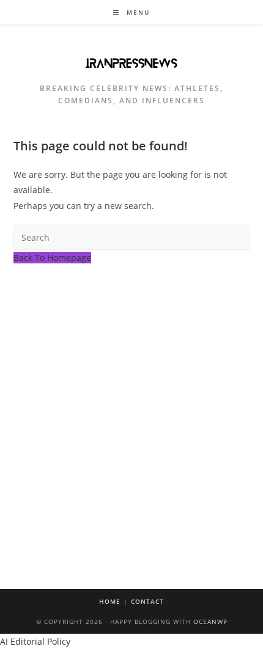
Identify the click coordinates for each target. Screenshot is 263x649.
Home (109, 601)
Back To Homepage (52, 257)
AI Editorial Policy (35, 641)
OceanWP (210, 621)
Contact (147, 601)
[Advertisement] (131, 402)
